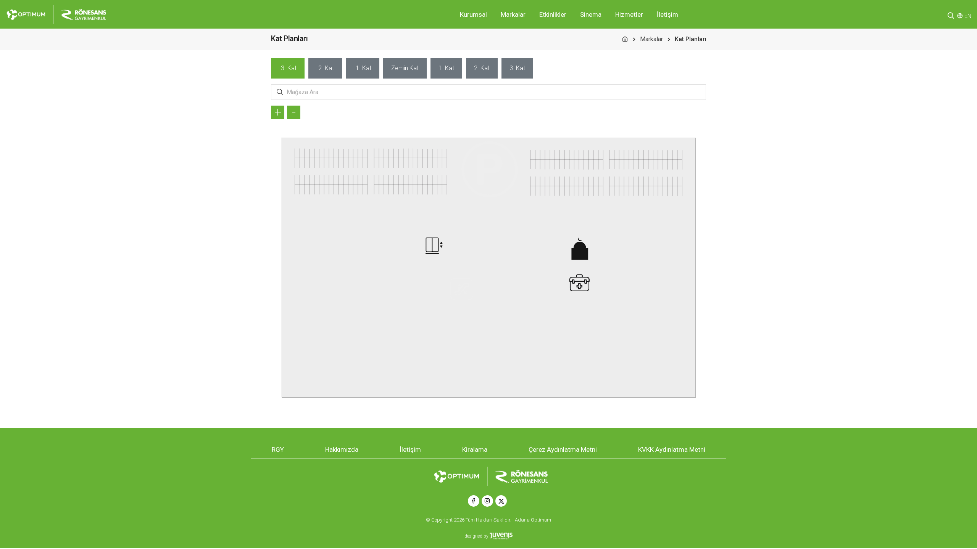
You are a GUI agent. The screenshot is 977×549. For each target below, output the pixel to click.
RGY (278, 449)
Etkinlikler (552, 14)
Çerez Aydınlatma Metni (563, 449)
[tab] (288, 68)
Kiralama (474, 449)
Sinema (590, 14)
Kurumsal (473, 14)
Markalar (513, 14)
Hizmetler (629, 14)
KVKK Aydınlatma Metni (671, 449)
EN (967, 16)
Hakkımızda (341, 449)
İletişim (667, 14)
